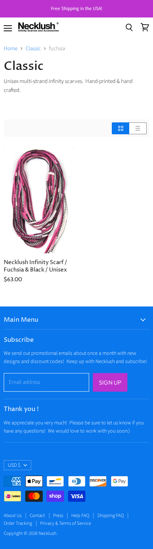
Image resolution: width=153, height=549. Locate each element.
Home (10, 48)
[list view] (138, 128)
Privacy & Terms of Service (65, 523)
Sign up (110, 382)
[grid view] (120, 128)
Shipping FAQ (110, 515)
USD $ (14, 465)
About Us (13, 515)
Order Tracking (18, 523)
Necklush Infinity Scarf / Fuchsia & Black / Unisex (35, 266)
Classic (33, 48)
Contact (37, 515)
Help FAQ (80, 515)
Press (58, 515)
